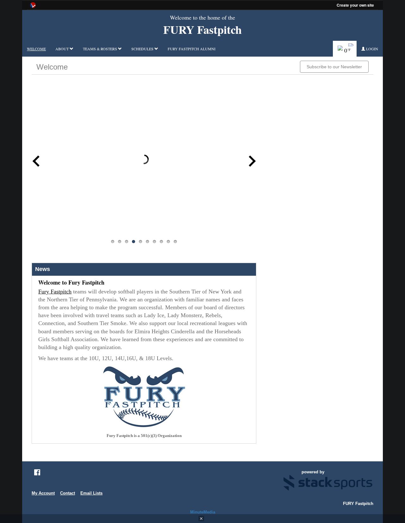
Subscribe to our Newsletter (334, 66)
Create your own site (355, 5)
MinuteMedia (202, 512)
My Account (43, 493)
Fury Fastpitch (55, 291)
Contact (67, 493)
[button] (370, 49)
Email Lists (91, 493)
